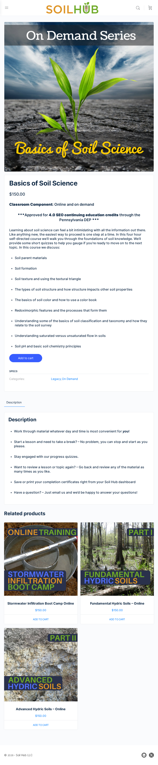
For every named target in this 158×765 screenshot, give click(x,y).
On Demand (70, 379)
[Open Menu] (6, 7)
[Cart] (150, 8)
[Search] (138, 8)
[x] (151, 755)
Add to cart (25, 358)
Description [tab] (14, 402)
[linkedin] (144, 755)
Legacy (56, 379)
